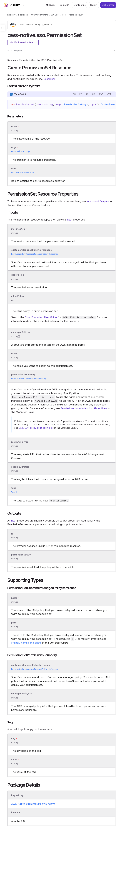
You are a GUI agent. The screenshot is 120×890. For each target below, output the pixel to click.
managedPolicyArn (21, 693)
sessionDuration (20, 466)
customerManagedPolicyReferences (31, 250)
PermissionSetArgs (76, 104)
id (12, 533)
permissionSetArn (21, 554)
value (14, 759)
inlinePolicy (17, 296)
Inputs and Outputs (98, 201)
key (13, 738)
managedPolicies (20, 332)
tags (13, 488)
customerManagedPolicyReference (30, 665)
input (69, 219)
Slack (52, 5)
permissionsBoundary (23, 374)
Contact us (80, 5)
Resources (49, 78)
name (14, 353)
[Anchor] (84, 34)
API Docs (55, 15)
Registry (11, 15)
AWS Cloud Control (39, 15)
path (13, 622)
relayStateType (19, 442)
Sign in (93, 5)
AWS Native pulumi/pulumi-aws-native (33, 803)
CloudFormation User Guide (41, 317)
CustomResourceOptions (22, 172)
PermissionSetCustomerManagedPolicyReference (34, 669)
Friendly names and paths (26, 642)
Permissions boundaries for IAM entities (83, 408)
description (17, 275)
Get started (108, 5)
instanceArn (18, 229)
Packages (23, 15)
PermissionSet (76, 15)
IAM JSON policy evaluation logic (36, 427)
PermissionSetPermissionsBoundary (28, 379)
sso (64, 15)
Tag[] (14, 492)
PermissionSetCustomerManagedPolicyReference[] (35, 254)
